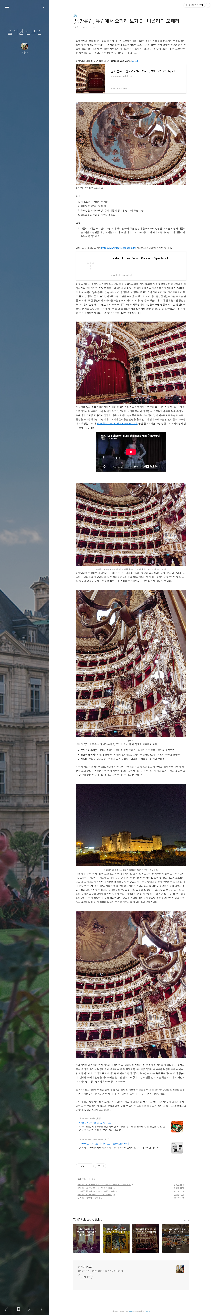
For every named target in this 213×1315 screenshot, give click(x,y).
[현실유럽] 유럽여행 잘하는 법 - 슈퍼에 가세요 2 (95, 1188)
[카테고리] (7, 6)
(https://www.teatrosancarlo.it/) (118, 247)
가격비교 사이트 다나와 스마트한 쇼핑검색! (104, 1143)
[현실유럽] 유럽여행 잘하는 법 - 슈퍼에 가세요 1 (95, 1195)
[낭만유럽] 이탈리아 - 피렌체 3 (89, 1198)
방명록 (18, 1309)
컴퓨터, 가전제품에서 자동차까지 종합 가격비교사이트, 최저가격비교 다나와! (119, 1147)
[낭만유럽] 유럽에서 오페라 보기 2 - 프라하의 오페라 (96, 1191)
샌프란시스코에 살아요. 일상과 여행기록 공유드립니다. (100, 1270)
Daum (130, 1311)
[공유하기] (87, 1166)
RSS (30, 1309)
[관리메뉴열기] (208, 5)
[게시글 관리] (90, 1166)
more (186, 1220)
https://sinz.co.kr (87, 1118)
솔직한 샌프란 (24, 32)
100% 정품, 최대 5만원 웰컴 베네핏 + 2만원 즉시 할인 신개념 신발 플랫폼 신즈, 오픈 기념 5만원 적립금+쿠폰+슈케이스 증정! (122, 1128)
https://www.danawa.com (91, 1139)
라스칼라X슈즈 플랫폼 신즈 (95, 1122)
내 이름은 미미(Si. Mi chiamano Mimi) (117, 423)
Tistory (147, 1311)
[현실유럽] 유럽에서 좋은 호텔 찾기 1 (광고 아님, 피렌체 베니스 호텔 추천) (104, 1185)
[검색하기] (42, 6)
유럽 (75, 15)
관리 (41, 1309)
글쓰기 (7, 1309)
